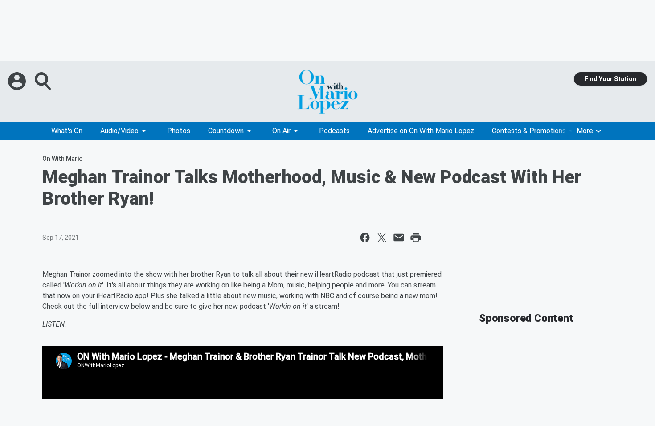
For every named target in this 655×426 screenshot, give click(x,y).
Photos (178, 131)
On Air (281, 131)
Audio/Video (119, 131)
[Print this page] (415, 237)
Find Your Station (610, 78)
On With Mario (62, 158)
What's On (66, 131)
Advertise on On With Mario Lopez (421, 131)
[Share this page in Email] (399, 237)
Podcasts (334, 131)
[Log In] (18, 81)
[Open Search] (44, 81)
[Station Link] (327, 92)
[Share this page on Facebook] (365, 237)
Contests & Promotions (529, 131)
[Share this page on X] (382, 237)
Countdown (226, 131)
